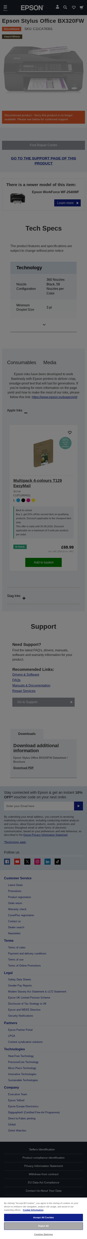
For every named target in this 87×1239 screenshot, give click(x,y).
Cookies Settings (43, 1234)
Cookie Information (33, 1210)
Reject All (43, 1226)
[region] (43, 1218)
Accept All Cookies (43, 1217)
